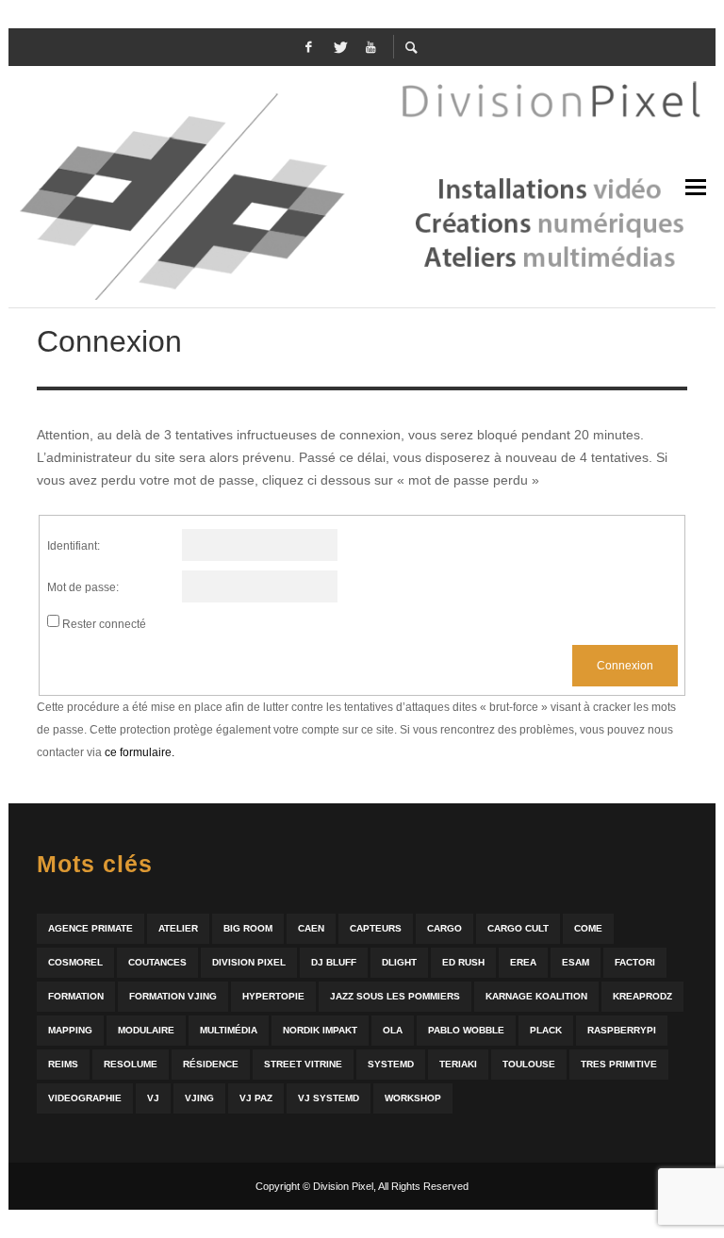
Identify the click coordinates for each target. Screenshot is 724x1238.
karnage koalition (536, 996)
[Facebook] (308, 47)
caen (311, 928)
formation (76, 996)
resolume (130, 1064)
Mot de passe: (83, 587)
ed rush (463, 962)
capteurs (376, 928)
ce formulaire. (139, 752)
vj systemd (328, 1098)
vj (153, 1098)
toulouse (528, 1064)
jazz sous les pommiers (395, 996)
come (588, 928)
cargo (444, 928)
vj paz (255, 1098)
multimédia (228, 1030)
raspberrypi (621, 1030)
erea (523, 962)
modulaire (146, 1030)
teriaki (458, 1064)
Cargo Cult (518, 928)
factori (635, 962)
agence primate (90, 928)
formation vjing (173, 996)
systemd (391, 1064)
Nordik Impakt (320, 1030)
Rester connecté (104, 624)
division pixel (249, 962)
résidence (211, 1064)
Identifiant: (73, 546)
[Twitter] (339, 47)
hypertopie (273, 996)
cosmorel (75, 962)
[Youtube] (370, 47)
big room (247, 928)
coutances (157, 962)
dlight (399, 962)
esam (575, 962)
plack (546, 1030)
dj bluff (333, 962)
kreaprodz (642, 996)
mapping (70, 1030)
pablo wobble (466, 1030)
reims (63, 1064)
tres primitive (619, 1064)
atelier (178, 928)
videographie (85, 1098)
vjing (199, 1098)
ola (393, 1030)
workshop (413, 1098)
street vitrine (303, 1064)
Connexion (625, 665)
